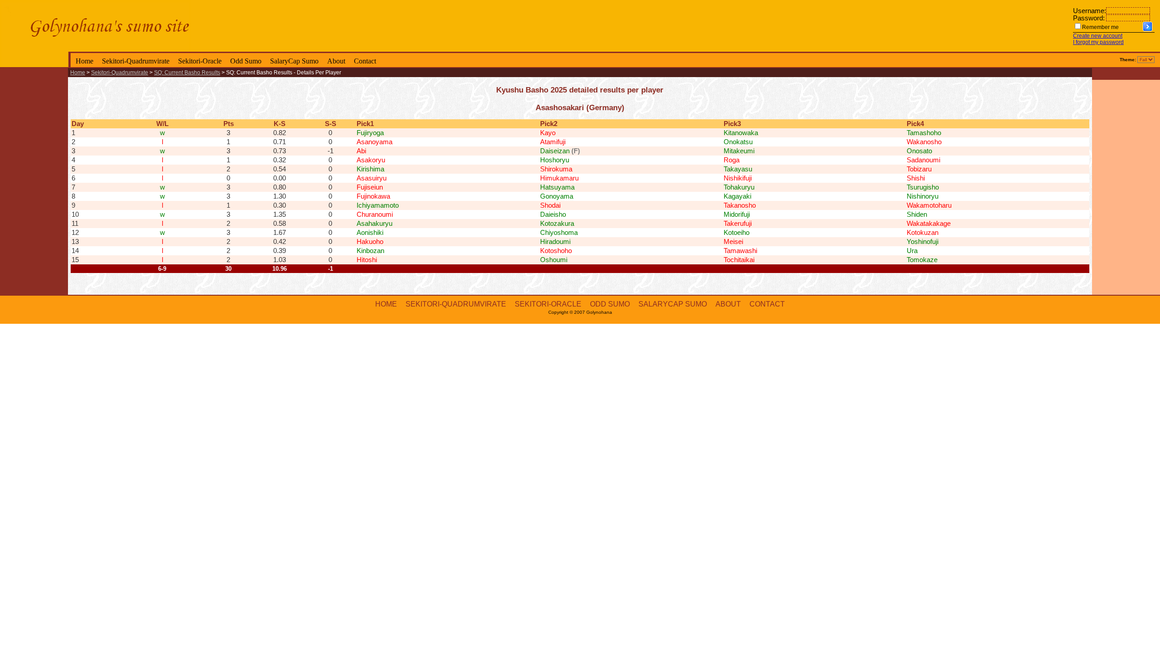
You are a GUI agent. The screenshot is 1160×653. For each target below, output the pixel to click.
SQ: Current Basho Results (187, 72)
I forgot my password (1098, 42)
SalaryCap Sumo (294, 61)
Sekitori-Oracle (200, 61)
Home (84, 61)
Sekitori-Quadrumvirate (135, 61)
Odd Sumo (245, 61)
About (336, 61)
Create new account (1097, 36)
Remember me (1100, 27)
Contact (365, 61)
